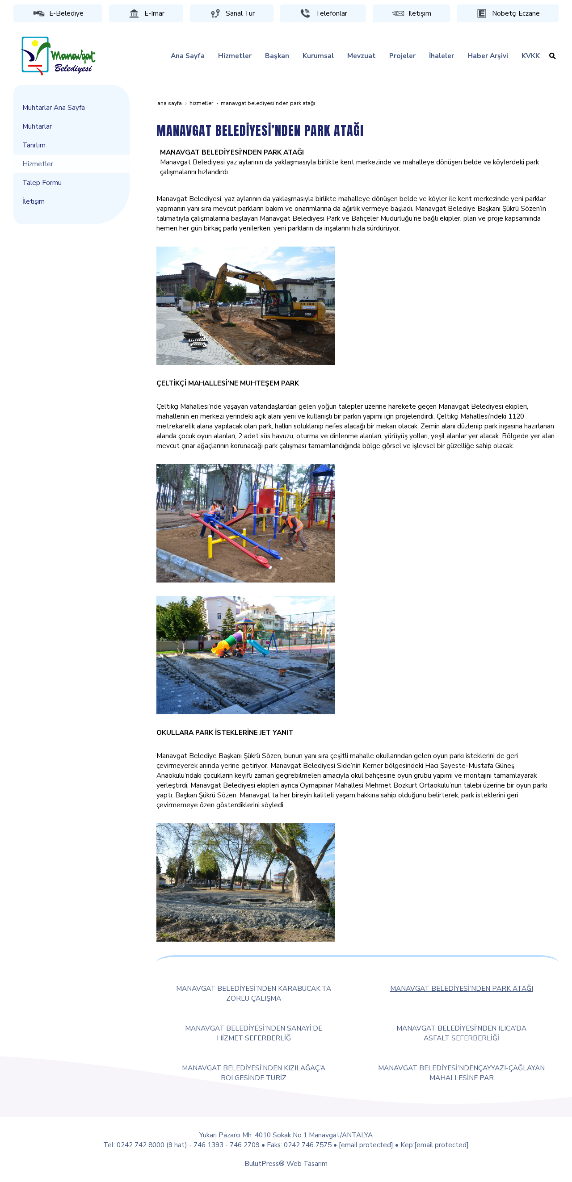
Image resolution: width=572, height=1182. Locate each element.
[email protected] (366, 1144)
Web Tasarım (307, 1163)
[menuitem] (187, 56)
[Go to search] (553, 55)
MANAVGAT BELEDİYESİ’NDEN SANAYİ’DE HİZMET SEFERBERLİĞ (253, 1033)
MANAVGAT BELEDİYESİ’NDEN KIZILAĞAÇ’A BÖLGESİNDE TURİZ (253, 1072)
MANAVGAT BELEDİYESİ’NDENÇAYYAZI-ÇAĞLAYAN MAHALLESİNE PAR (461, 1072)
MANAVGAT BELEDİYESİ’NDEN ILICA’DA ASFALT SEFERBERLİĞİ (461, 1033)
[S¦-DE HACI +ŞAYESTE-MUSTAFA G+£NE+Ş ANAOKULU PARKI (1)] (245, 654)
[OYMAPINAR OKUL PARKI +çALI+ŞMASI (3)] (245, 522)
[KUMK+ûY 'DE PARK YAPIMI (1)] (245, 305)
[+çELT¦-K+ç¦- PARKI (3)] (245, 881)
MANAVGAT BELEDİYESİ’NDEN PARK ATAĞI (461, 988)
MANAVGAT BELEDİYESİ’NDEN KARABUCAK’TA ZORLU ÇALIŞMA (253, 993)
